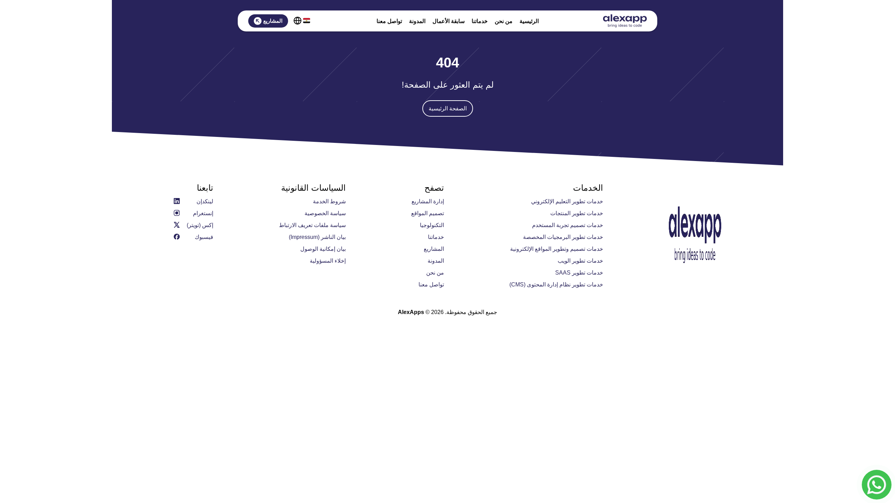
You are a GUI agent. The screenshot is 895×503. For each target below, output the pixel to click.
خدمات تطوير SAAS (579, 273)
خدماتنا (480, 21)
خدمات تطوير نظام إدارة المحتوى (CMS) (556, 284)
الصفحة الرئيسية (448, 108)
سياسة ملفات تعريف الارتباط (312, 225)
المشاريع (272, 21)
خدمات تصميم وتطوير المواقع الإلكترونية (556, 249)
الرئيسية (529, 21)
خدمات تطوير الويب (580, 261)
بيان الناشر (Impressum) (317, 237)
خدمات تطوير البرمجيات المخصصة (563, 237)
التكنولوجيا (432, 225)
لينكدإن (204, 201)
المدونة (417, 21)
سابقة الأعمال (448, 21)
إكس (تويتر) (200, 225)
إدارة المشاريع (427, 201)
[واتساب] (877, 485)
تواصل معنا (389, 21)
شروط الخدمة (329, 201)
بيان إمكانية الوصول (323, 249)
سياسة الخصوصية (325, 213)
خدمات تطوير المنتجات (576, 213)
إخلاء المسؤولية (328, 261)
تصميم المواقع (427, 213)
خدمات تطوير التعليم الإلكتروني (567, 201)
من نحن (504, 21)
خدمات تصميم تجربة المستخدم (567, 225)
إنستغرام (203, 213)
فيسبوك (204, 237)
